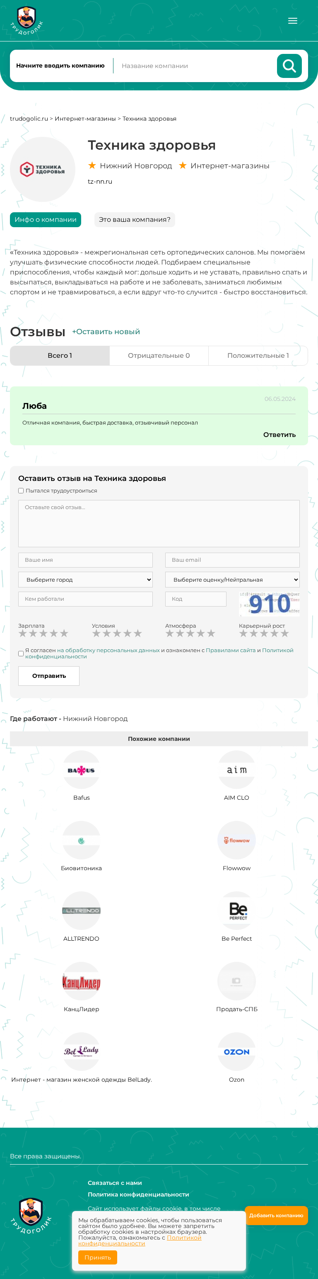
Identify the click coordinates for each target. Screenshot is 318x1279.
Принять (97, 1257)
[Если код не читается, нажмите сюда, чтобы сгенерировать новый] (269, 603)
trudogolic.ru (29, 118)
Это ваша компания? (135, 219)
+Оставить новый (106, 331)
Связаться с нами (115, 1183)
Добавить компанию (276, 1215)
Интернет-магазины (85, 118)
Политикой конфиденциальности (140, 1240)
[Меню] (293, 21)
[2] (33, 633)
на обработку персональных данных (108, 650)
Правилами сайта (231, 650)
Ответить (279, 435)
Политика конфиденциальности (138, 1194)
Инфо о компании (45, 219)
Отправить (49, 676)
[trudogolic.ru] (26, 20)
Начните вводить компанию (60, 65)
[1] (22, 633)
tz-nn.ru (100, 181)
